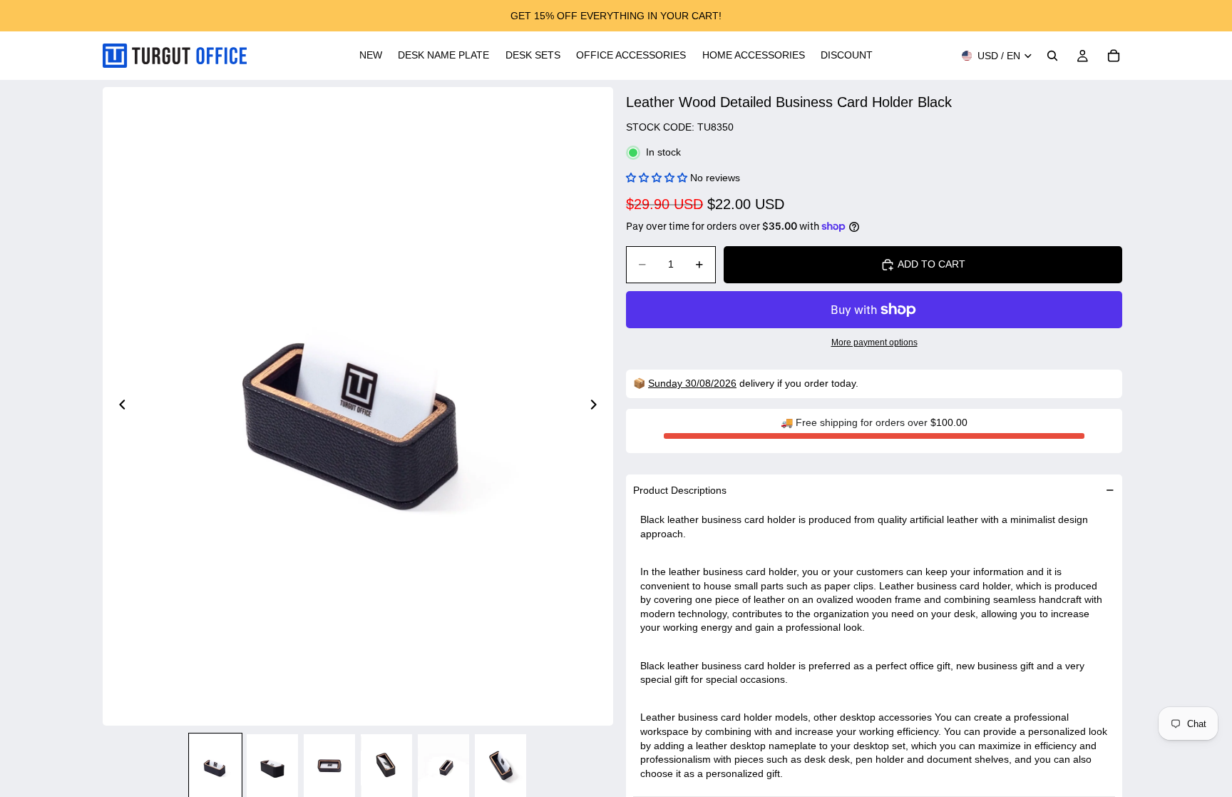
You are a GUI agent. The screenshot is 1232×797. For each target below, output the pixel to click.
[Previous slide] (118, 406)
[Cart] (1113, 55)
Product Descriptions (680, 490)
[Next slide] (597, 406)
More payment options (874, 342)
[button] (656, 177)
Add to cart (931, 264)
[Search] (1052, 55)
